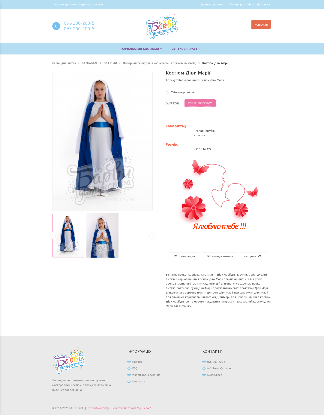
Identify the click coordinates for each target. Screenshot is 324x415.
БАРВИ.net (214, 374)
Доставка (263, 4)
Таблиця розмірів (239, 4)
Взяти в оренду (200, 103)
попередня (187, 256)
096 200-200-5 (79, 23)
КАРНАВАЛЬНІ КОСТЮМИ (140, 48)
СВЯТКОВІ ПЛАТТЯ (186, 48)
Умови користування (146, 374)
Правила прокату (211, 4)
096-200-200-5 (216, 361)
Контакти (138, 381)
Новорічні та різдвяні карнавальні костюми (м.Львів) (159, 63)
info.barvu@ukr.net (219, 368)
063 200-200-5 (79, 28)
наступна (250, 256)
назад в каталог (222, 256)
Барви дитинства (64, 63)
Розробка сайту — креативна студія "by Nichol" (119, 408)
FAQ (134, 368)
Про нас (137, 361)
